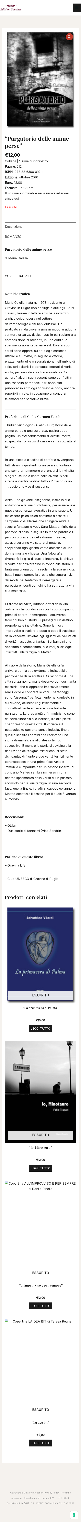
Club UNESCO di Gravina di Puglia (32, 879)
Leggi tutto (40, 1028)
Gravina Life (16, 865)
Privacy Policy (51, 1492)
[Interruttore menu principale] (77, 8)
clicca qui (12, 198)
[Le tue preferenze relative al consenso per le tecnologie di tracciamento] (74, 1515)
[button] (69, 36)
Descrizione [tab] (13, 227)
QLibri (11, 825)
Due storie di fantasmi (23, 831)
